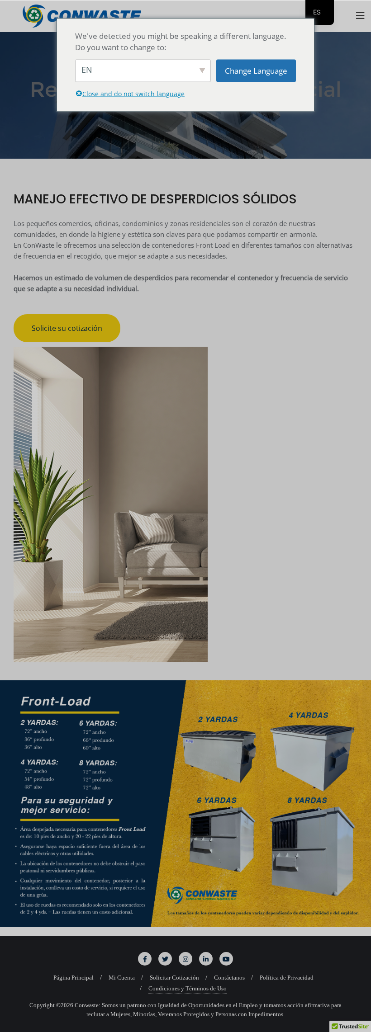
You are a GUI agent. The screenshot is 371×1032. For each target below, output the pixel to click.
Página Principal (73, 977)
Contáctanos (229, 977)
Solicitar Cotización (174, 977)
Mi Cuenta (122, 977)
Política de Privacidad (287, 977)
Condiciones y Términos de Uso (187, 988)
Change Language (256, 70)
